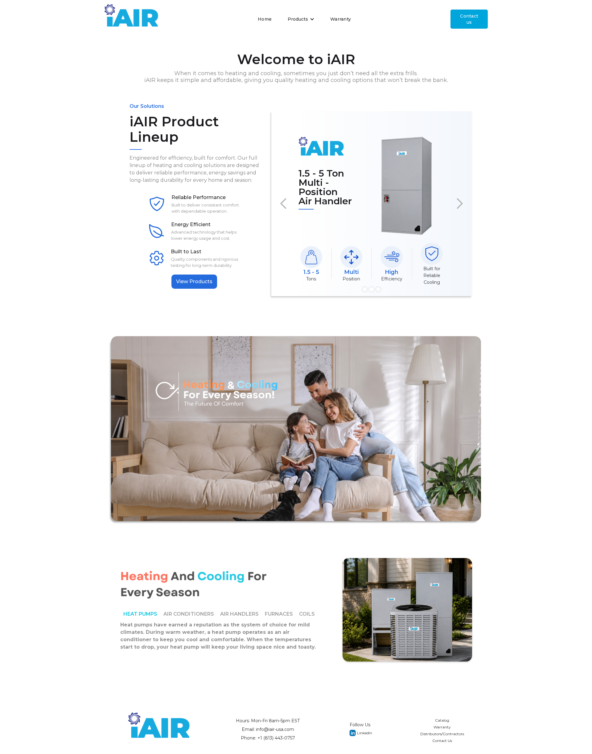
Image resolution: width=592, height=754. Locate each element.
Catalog (442, 720)
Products (298, 19)
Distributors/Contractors (442, 734)
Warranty (340, 19)
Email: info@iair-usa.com (268, 729)
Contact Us (442, 740)
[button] (301, 19)
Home (265, 19)
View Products (194, 281)
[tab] (140, 614)
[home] (131, 19)
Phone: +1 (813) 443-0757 (268, 738)
